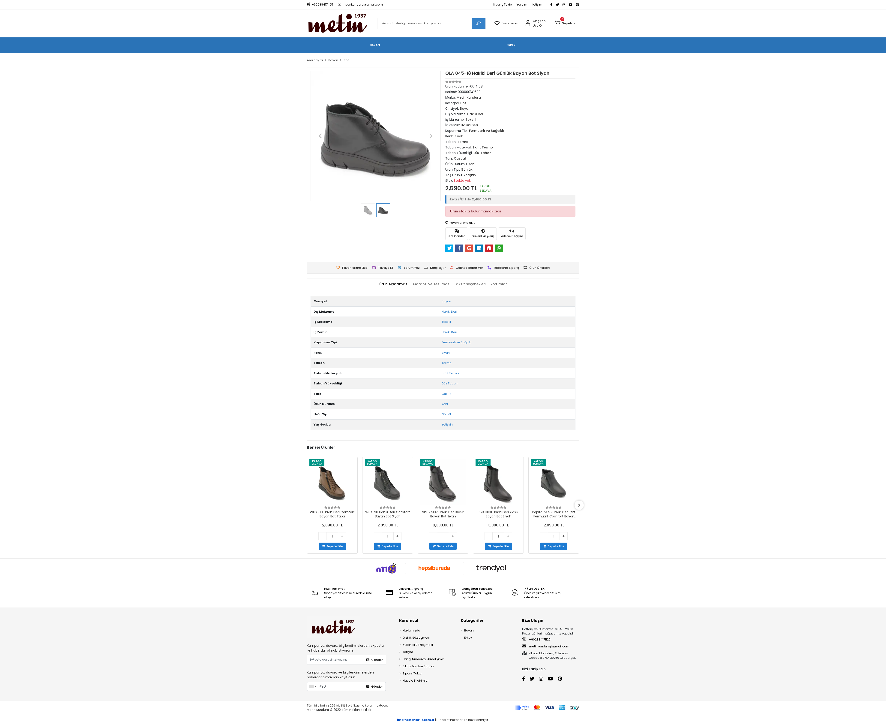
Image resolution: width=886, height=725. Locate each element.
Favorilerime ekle (462, 223)
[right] (579, 505)
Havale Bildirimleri (416, 680)
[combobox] (312, 686)
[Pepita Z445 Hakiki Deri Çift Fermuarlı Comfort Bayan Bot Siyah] (554, 482)
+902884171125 (539, 639)
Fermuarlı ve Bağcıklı (457, 342)
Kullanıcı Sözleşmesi (418, 645)
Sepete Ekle (334, 546)
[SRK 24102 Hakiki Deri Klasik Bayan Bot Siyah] (443, 482)
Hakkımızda (411, 630)
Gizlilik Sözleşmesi (416, 637)
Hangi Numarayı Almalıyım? (423, 659)
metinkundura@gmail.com (549, 646)
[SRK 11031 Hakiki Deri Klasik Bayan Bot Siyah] (498, 482)
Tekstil (446, 322)
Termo (447, 363)
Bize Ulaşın (532, 620)
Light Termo (450, 373)
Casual (447, 394)
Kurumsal (408, 620)
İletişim (537, 4)
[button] (564, 23)
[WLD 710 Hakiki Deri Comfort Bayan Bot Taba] (332, 482)
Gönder (377, 660)
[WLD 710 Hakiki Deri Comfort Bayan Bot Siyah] (387, 482)
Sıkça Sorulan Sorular (418, 666)
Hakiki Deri (449, 311)
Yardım (522, 4)
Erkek (468, 637)
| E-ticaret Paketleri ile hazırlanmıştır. (443, 720)
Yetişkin (447, 424)
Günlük (447, 414)
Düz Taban (450, 383)
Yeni (445, 404)
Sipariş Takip (502, 4)
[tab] (393, 284)
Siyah (446, 352)
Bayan (446, 301)
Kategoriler (472, 620)
